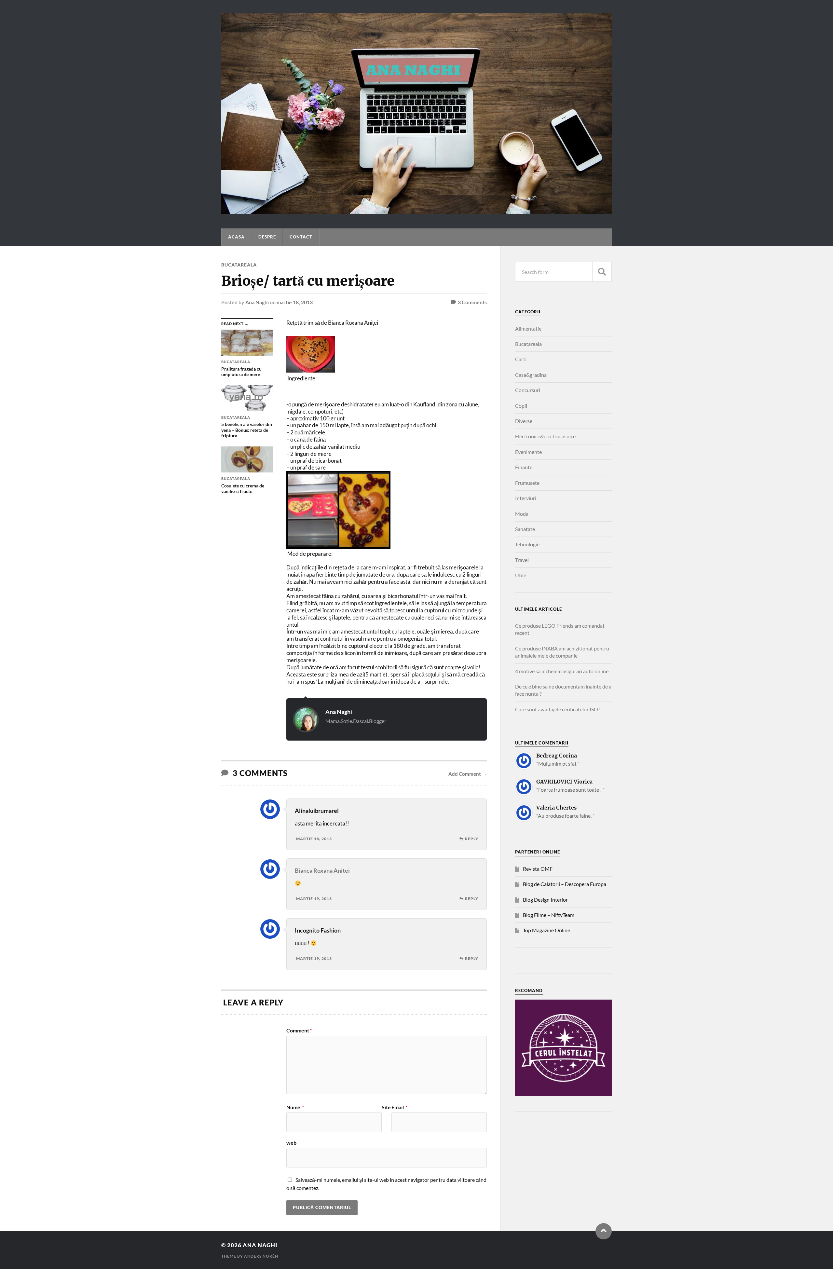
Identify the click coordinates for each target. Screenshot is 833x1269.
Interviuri (525, 498)
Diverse (523, 421)
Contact (301, 236)
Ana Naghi (257, 302)
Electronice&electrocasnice (545, 436)
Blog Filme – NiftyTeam (548, 915)
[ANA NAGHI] (416, 210)
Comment (299, 1030)
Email (399, 1107)
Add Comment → (467, 774)
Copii (521, 406)
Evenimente (528, 452)
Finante (523, 467)
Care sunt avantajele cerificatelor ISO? (557, 709)
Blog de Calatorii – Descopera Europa (564, 884)
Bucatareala (239, 264)
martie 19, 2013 (314, 898)
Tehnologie (527, 544)
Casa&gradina (531, 375)
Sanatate (525, 529)
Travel (522, 560)
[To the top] (603, 1231)
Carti (520, 359)
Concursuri (527, 390)
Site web (338, 1125)
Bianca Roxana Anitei (322, 870)
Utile (520, 575)
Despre (267, 236)
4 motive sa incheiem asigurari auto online (561, 671)
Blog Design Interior (545, 899)
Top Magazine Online (546, 930)
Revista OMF (538, 869)
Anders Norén (261, 1256)
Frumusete (527, 483)
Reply (471, 838)
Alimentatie (528, 328)
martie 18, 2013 (295, 302)
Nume (295, 1107)
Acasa (236, 236)
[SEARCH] (602, 272)
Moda (521, 514)
